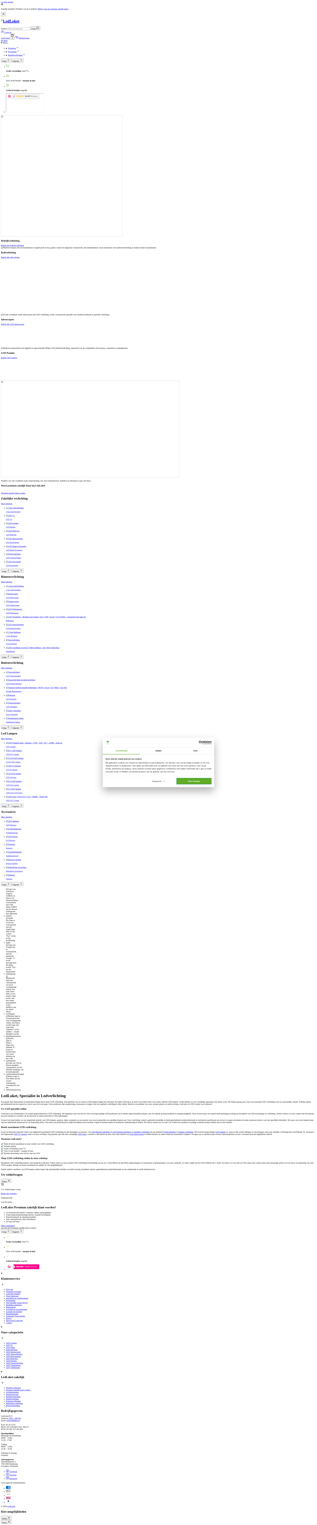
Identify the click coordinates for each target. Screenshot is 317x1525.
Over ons (9, 1289)
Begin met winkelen (9, 1194)
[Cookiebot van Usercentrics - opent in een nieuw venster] (200, 742)
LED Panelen (11, 1361)
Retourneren (11, 1307)
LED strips (82, 1134)
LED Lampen (11, 1343)
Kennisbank (10, 1300)
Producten (12, 48)
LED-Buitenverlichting (122, 1132)
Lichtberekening (12, 1392)
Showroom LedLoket (14, 1321)
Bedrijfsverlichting (15, 55)
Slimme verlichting (186, 1132)
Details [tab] (159, 751)
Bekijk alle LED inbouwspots (12, 324)
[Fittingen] (10, 787)
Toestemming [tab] (121, 751)
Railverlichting (170, 1132)
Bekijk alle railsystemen (10, 257)
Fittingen (9, 879)
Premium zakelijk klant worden (18, 1390)
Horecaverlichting (13, 1406)
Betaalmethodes (12, 1314)
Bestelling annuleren (14, 1305)
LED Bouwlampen (13, 1356)
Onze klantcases (12, 1296)
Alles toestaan (194, 781)
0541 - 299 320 (15, 1418)
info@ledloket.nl (13, 1420)
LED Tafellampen (13, 1368)
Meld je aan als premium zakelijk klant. (53, 9)
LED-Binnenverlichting (100, 1132)
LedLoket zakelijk (13, 1294)
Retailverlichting (12, 1399)
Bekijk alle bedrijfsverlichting (12, 245)
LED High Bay (12, 1359)
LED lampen (220, 1132)
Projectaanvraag (12, 1394)
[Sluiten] (3, 14)
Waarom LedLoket (13, 1388)
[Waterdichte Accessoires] (16, 779)
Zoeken (4, 29)
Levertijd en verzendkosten (16, 1309)
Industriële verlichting (14, 1403)
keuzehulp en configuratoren (17, 1298)
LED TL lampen (20, 1134)
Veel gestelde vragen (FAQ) (17, 1303)
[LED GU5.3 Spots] (26, 709)
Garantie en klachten (14, 1312)
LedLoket (11, 1506)
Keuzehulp (12, 52)
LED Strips (10, 1347)
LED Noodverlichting (14, 1363)
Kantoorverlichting (13, 1401)
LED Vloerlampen (13, 1365)
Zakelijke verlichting (142, 1132)
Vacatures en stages (13, 1292)
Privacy (9, 1318)
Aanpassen (157, 781)
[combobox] (18, 29)
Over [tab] (196, 751)
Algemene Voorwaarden (15, 1316)
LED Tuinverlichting (14, 1354)
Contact (9, 1323)
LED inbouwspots (137, 1134)
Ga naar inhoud (7, 2)
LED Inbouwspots (13, 1352)
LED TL (9, 1345)
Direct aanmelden (8, 1226)
